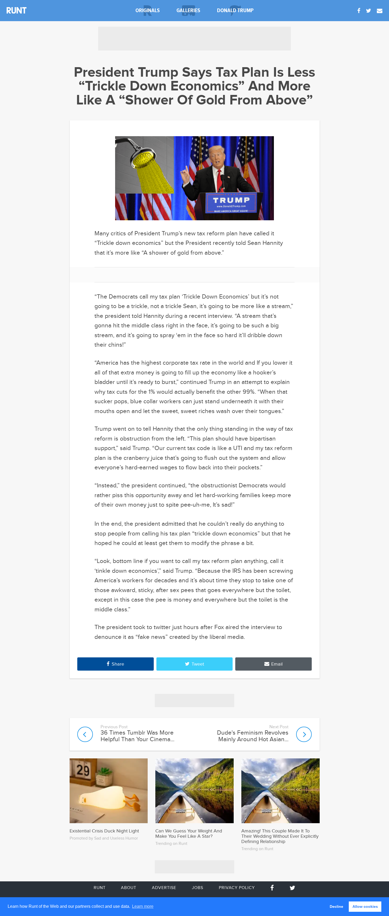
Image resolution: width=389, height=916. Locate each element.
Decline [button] (336, 906)
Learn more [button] (142, 906)
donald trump (235, 10)
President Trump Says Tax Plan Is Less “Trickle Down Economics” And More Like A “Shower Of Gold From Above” (194, 86)
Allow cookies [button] (365, 906)
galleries (188, 10)
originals (147, 10)
